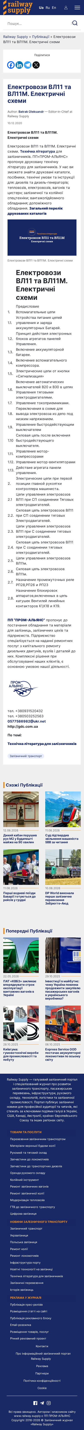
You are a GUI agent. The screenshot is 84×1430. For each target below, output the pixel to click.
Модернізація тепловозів (27, 1200)
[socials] (35, 1402)
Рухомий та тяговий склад (28, 1152)
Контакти (42, 1346)
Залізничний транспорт (26, 756)
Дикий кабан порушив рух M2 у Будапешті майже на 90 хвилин (20, 838)
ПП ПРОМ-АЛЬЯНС (57, 1415)
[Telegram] (27, 65)
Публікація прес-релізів (26, 1304)
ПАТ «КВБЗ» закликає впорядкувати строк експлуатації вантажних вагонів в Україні (19, 988)
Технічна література (37, 151)
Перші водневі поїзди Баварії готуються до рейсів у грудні (19, 896)
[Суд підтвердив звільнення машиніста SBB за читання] (63, 809)
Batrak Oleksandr (32, 111)
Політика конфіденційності (42, 1380)
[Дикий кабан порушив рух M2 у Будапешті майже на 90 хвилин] (21, 809)
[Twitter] (36, 65)
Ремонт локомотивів (24, 1255)
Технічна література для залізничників (36, 1276)
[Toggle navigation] (77, 8)
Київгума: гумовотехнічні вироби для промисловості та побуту (21, 1054)
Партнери (42, 1373)
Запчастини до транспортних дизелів (36, 1166)
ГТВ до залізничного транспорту (32, 1207)
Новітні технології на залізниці (31, 1269)
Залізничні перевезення (26, 1282)
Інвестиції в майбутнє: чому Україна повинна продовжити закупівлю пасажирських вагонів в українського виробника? (63, 989)
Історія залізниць (21, 1289)
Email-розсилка (20, 1325)
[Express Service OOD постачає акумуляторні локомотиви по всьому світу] (63, 1023)
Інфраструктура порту (25, 1262)
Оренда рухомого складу (27, 1173)
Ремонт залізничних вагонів (29, 1186)
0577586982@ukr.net (27, 721)
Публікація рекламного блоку (30, 1318)
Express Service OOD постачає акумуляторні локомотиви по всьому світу (63, 1054)
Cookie (42, 1388)
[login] (66, 7)
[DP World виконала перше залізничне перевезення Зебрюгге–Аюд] (63, 867)
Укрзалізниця (19, 1235)
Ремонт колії (19, 1249)
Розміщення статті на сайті (28, 1311)
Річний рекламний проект (28, 1338)
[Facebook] (11, 65)
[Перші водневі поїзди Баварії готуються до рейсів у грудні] (21, 867)
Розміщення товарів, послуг (29, 1331)
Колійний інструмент (24, 1179)
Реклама (42, 1366)
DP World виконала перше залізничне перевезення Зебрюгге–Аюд (59, 898)
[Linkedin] (19, 65)
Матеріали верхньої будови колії (32, 1145)
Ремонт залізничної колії (27, 1193)
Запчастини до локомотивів (29, 1159)
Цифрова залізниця (23, 1213)
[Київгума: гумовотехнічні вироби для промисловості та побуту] (21, 1023)
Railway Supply (15, 36)
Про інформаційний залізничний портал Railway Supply (43, 1356)
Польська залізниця (23, 1242)
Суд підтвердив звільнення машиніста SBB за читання (61, 838)
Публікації (40, 36)
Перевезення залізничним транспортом (37, 1139)
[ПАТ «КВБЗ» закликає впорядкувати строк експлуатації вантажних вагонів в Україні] (21, 955)
